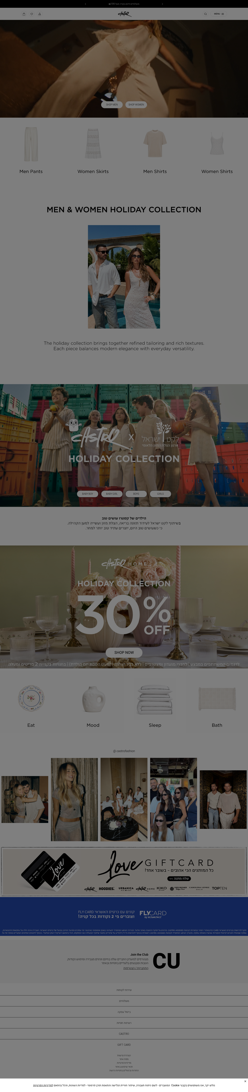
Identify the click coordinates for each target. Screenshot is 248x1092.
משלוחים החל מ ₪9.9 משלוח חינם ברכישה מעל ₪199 (124, 3)
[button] (40, 15)
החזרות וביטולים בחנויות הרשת (124, 1070)
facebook (124, 1084)
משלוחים (125, 1001)
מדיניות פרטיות (125, 1062)
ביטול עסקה (124, 1012)
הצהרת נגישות (124, 1055)
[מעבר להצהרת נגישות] (76, 1084)
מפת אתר (124, 1059)
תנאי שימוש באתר (124, 1066)
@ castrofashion (125, 751)
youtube (133, 1084)
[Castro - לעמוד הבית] (124, 15)
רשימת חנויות (124, 1023)
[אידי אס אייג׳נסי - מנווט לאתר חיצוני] (46, 1084)
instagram (116, 1084)
